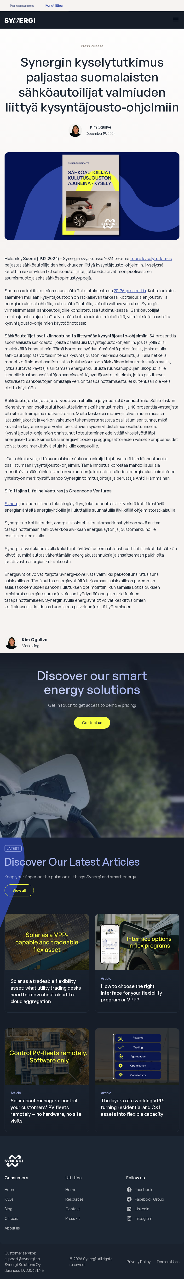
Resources (74, 1199)
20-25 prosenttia (130, 290)
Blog (8, 1208)
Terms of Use (167, 1261)
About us (12, 1228)
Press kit (72, 1218)
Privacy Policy (139, 1261)
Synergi (12, 503)
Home (10, 1189)
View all (19, 890)
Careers (11, 1218)
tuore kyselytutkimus (151, 258)
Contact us (92, 722)
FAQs (9, 1199)
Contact (72, 1208)
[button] (174, 20)
